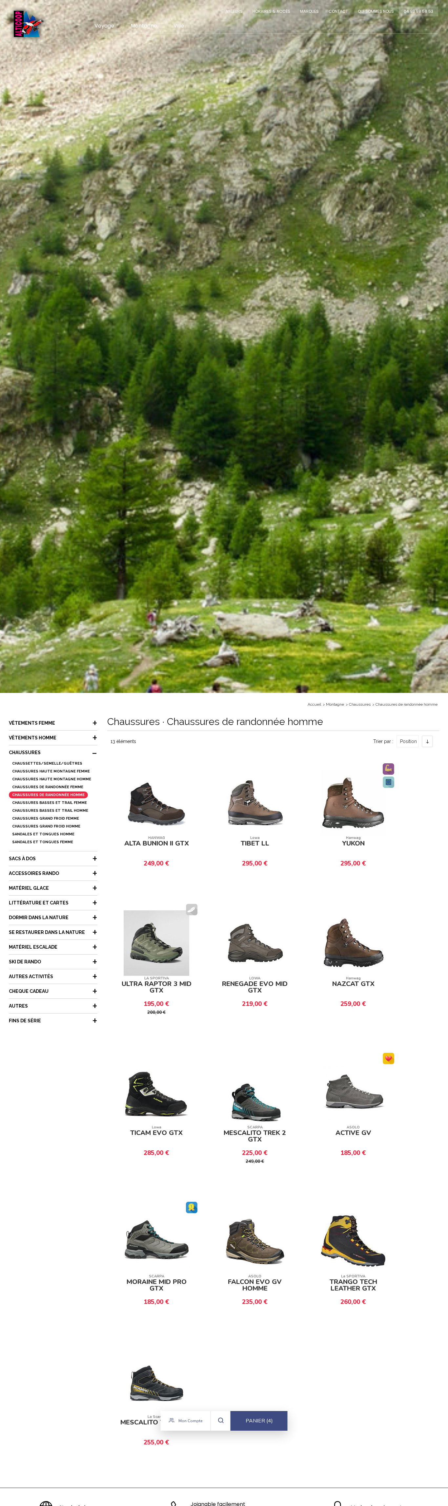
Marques (309, 11)
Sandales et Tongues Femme (42, 842)
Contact (338, 11)
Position (408, 741)
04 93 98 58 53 (418, 11)
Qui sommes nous (376, 11)
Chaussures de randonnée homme (407, 704)
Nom (409, 764)
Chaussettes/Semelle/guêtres (47, 763)
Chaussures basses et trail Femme (49, 803)
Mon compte (189, 1420)
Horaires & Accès (271, 11)
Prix (407, 775)
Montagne (144, 25)
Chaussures (360, 704)
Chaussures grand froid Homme (46, 826)
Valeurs (234, 11)
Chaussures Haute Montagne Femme (51, 771)
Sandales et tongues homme (43, 834)
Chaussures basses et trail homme (50, 811)
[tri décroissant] (427, 741)
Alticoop (28, 24)
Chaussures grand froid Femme (45, 818)
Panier (259, 1420)
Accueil (314, 704)
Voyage (104, 25)
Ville (178, 25)
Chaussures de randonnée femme (47, 787)
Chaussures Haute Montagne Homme (51, 779)
